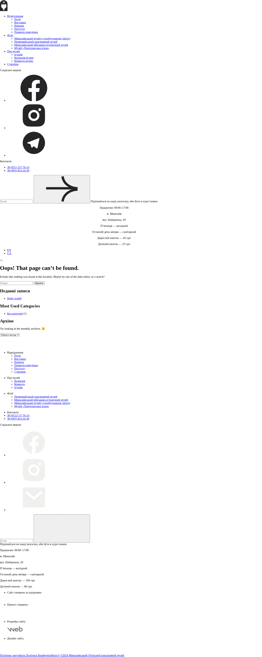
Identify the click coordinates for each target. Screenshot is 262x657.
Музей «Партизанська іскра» (31, 48)
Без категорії (14, 313)
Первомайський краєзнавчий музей (35, 41)
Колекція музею (24, 57)
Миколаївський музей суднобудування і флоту (42, 38)
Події (17, 19)
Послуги (19, 28)
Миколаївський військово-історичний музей (41, 44)
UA (9, 253)
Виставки (20, 22)
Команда (19, 384)
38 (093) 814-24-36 (18, 170)
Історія (18, 54)
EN (9, 250)
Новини (19, 25)
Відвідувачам (15, 16)
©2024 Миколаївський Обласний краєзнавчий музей (92, 655)
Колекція (19, 380)
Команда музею (23, 60)
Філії (10, 35)
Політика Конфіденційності (43, 655)
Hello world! (14, 298)
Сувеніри (13, 64)
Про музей (13, 51)
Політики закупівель (13, 655)
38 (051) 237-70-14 (18, 167)
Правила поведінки (26, 32)
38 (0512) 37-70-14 (18, 415)
